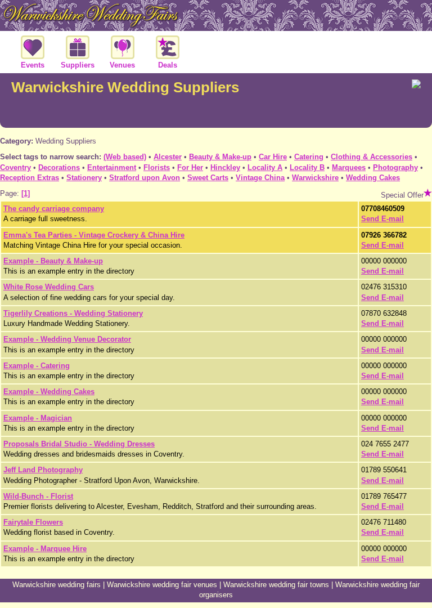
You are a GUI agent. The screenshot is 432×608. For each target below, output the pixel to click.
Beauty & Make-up (220, 157)
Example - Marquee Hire (45, 548)
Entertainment (111, 167)
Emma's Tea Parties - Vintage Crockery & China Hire (93, 235)
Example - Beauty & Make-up (53, 261)
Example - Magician (37, 418)
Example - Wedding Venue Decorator (67, 339)
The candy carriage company (53, 208)
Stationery (84, 177)
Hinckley (225, 167)
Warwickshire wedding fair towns (276, 584)
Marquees (349, 167)
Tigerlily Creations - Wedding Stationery (73, 313)
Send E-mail (382, 218)
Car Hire (273, 157)
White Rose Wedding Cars (48, 287)
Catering (308, 157)
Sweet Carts (207, 177)
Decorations (59, 167)
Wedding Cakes (373, 177)
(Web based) (125, 157)
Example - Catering (36, 365)
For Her (190, 167)
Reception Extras (29, 177)
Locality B (307, 167)
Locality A (265, 167)
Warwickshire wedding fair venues (162, 584)
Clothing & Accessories (371, 157)
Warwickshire (315, 177)
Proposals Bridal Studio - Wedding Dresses (79, 444)
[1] (25, 193)
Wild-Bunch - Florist (38, 496)
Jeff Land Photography (43, 470)
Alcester (168, 157)
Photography (395, 167)
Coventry (15, 167)
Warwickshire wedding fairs (56, 584)
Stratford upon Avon (144, 177)
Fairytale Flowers (33, 522)
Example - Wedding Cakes (48, 391)
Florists (156, 167)
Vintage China (260, 177)
